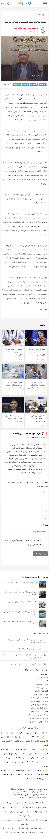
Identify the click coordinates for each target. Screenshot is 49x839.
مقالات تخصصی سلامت (38, 797)
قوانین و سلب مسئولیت (20, 794)
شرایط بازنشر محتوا (40, 794)
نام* (46, 511)
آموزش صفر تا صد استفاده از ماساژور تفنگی (23, 664)
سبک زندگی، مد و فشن (39, 708)
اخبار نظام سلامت (30, 15)
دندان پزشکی (43, 677)
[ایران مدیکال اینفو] (24, 3)
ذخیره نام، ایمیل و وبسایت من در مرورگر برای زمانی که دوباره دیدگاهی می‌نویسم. (24, 542)
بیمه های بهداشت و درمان (38, 718)
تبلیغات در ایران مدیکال (19, 791)
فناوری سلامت (42, 684)
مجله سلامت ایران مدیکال (37, 789)
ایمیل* (45, 525)
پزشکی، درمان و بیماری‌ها (38, 714)
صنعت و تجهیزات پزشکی (38, 711)
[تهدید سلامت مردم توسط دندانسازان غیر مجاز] (24, 58)
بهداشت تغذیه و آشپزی (39, 701)
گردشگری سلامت (41, 687)
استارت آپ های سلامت (39, 697)
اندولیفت (22, 797)
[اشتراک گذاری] (8, 3)
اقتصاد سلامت (42, 680)
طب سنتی (44, 674)
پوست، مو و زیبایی (41, 694)
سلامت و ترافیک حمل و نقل (37, 721)
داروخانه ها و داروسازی (39, 704)
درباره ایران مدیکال (17, 789)
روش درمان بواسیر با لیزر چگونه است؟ (25, 649)
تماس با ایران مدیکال (39, 791)
